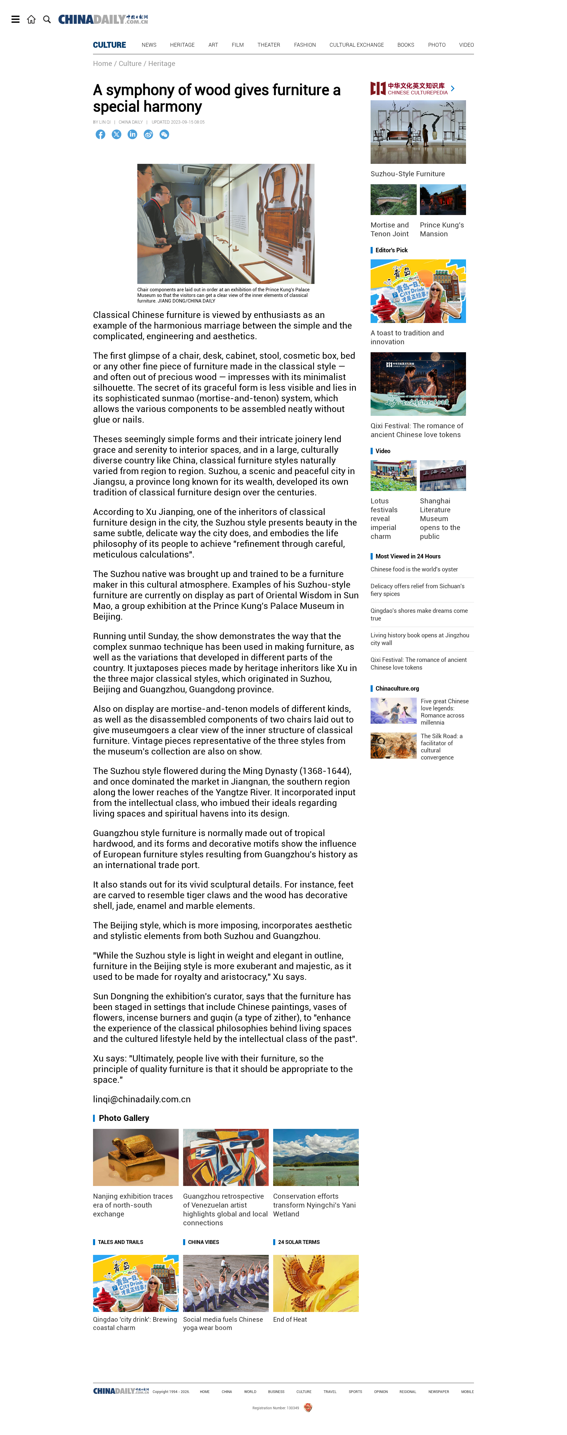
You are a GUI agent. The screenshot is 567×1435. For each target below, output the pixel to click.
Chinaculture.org (397, 688)
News (149, 45)
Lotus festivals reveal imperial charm (384, 519)
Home (102, 63)
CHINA (227, 1392)
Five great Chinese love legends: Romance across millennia (445, 712)
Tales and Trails (120, 1242)
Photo (437, 45)
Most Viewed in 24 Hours (408, 556)
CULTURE (109, 45)
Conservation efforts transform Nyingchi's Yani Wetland (314, 1205)
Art (213, 45)
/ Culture (128, 63)
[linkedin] (132, 134)
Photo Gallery (124, 1118)
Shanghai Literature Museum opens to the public (440, 519)
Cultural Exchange (357, 45)
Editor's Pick (392, 250)
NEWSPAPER (438, 1392)
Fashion (305, 45)
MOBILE (467, 1392)
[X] (116, 134)
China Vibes (203, 1242)
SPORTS (355, 1392)
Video (466, 45)
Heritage (182, 45)
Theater (269, 45)
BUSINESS (276, 1392)
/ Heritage (159, 63)
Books (405, 45)
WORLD (250, 1392)
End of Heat (290, 1319)
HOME (205, 1392)
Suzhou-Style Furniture (408, 174)
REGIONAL (408, 1392)
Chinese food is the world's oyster (414, 569)
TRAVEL (330, 1392)
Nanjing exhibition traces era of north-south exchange (133, 1205)
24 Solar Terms (299, 1242)
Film (238, 45)
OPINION (381, 1392)
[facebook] (100, 134)
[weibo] (148, 134)
